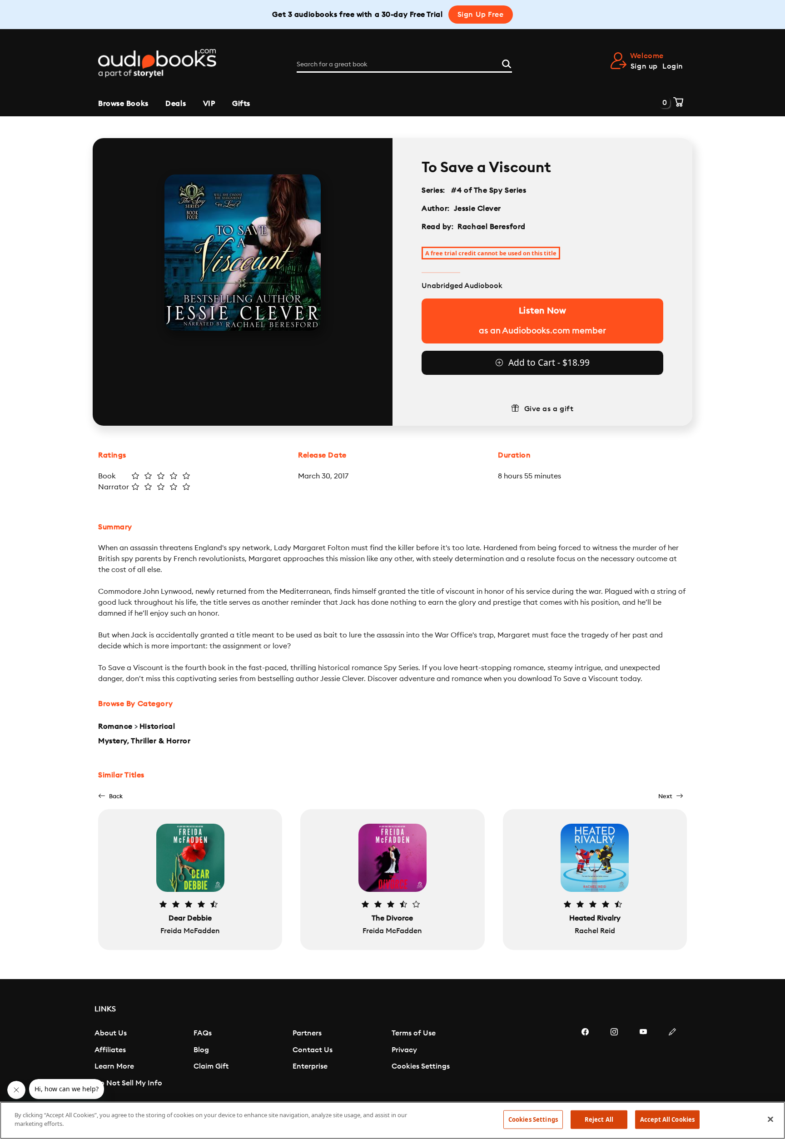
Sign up (644, 66)
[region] (392, 1120)
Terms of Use (414, 1033)
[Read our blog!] (672, 1059)
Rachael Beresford (491, 226)
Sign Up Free (480, 14)
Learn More (114, 1066)
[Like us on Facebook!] (585, 1059)
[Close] (770, 1119)
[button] (110, 796)
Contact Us (313, 1050)
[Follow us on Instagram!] (614, 1059)
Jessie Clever (477, 208)
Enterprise (310, 1066)
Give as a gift (549, 409)
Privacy (404, 1050)
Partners (307, 1033)
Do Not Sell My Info (128, 1083)
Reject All (599, 1119)
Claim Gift (211, 1066)
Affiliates (110, 1050)
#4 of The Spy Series (488, 190)
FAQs (203, 1033)
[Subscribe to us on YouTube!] (643, 1059)
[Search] (507, 63)
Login (672, 66)
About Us (110, 1033)
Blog (201, 1050)
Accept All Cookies (667, 1119)
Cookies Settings (421, 1066)
